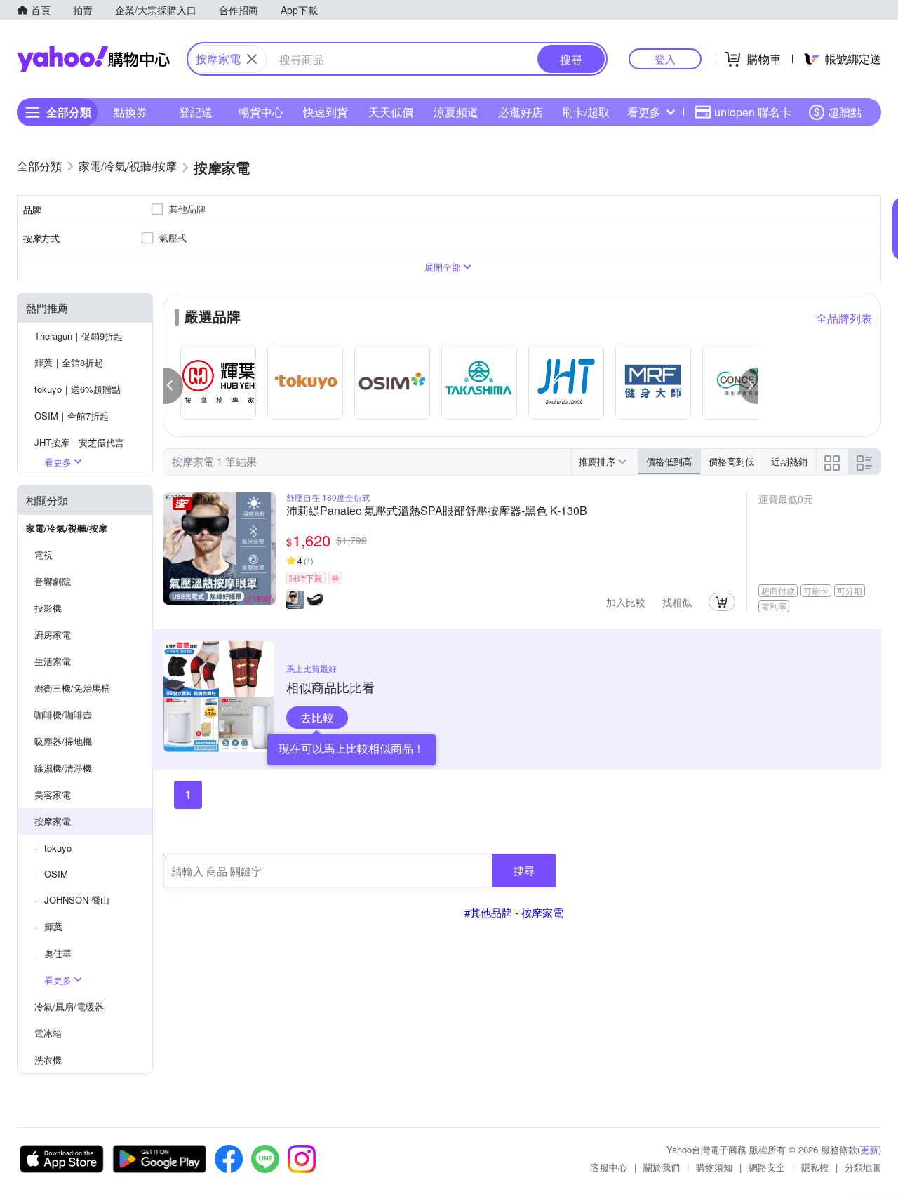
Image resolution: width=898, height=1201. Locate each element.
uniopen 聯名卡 (752, 112)
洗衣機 (48, 1059)
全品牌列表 (844, 318)
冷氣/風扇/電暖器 (69, 1006)
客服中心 (609, 1167)
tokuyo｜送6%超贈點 (77, 389)
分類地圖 (863, 1167)
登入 (665, 58)
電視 (43, 554)
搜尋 (524, 870)
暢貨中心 (261, 112)
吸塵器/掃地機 (63, 741)
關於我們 (661, 1167)
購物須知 (714, 1167)
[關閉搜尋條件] (251, 59)
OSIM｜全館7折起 (71, 415)
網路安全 (767, 1167)
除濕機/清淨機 (63, 767)
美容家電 (52, 794)
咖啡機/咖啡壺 (63, 714)
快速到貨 (325, 112)
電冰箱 (48, 1033)
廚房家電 (52, 634)
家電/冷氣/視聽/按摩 (66, 528)
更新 (869, 1149)
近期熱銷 (789, 461)
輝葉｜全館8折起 (68, 362)
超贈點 (845, 112)
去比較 (317, 717)
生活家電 (52, 661)
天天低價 (390, 112)
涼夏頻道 (456, 112)
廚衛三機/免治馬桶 (72, 688)
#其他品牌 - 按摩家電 (513, 912)
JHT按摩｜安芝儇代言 (79, 442)
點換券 (130, 112)
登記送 (196, 112)
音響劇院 (52, 581)
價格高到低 (731, 461)
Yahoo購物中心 (93, 59)
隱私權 (815, 1167)
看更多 (644, 112)
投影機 (48, 608)
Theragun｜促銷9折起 (78, 335)
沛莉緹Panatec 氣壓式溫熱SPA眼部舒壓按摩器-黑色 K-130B (436, 511)
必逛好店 (520, 112)
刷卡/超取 (586, 112)
